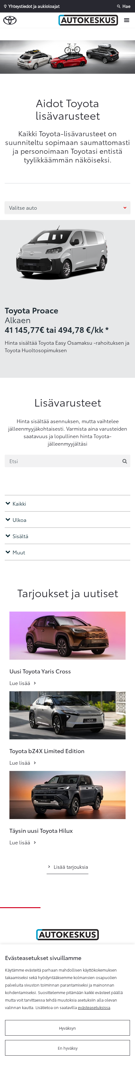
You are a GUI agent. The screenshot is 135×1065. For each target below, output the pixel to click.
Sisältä (20, 535)
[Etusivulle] (89, 20)
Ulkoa (19, 519)
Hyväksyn (67, 1028)
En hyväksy (68, 1048)
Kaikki (19, 503)
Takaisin (29, 34)
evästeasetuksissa (94, 1007)
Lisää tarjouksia (71, 866)
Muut (19, 552)
